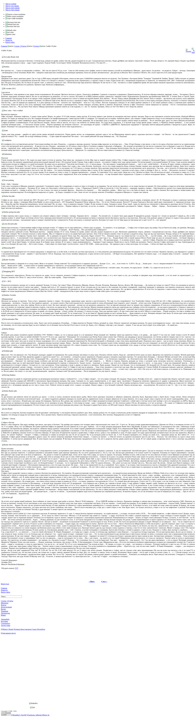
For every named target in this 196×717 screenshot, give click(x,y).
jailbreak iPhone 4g (42, 715)
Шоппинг (5, 603)
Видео (3, 609)
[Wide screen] (14, 16)
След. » (104, 581)
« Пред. (92, 581)
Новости (4, 590)
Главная (4, 46)
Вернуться (5, 584)
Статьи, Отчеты (20, 46)
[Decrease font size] (12, 22)
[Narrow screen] (15, 14)
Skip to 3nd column (12, 10)
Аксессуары (5, 625)
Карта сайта (5, 592)
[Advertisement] (10, 668)
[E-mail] (193, 50)
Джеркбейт (5, 619)
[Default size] (12, 24)
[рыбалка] (31, 715)
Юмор (3, 615)
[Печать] (188, 50)
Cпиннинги (5, 623)
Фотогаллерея (6, 607)
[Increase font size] (12, 26)
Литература (5, 613)
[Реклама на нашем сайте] (8, 633)
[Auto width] (14, 18)
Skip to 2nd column (12, 8)
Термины (4, 611)
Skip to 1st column (12, 6)
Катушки (4, 621)
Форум (3, 605)
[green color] (10, 34)
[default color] (10, 30)
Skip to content (10, 4)
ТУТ (16, 568)
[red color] (9, 32)
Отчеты (36, 46)
